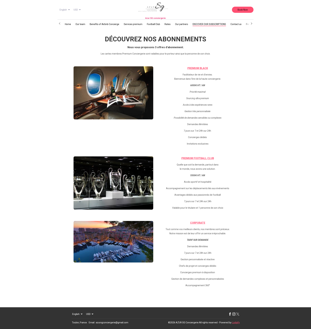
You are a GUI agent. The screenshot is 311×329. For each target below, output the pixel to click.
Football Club (153, 24)
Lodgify (236, 322)
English (63, 9)
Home (68, 24)
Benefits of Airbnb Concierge (104, 24)
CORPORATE (197, 222)
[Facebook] (230, 314)
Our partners (181, 24)
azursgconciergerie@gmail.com (112, 322)
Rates (168, 24)
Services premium (133, 24)
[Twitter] (238, 314)
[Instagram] (234, 314)
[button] (60, 23)
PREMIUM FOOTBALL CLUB (197, 158)
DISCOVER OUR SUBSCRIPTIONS (209, 24)
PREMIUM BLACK (197, 68)
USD (76, 9)
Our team (80, 24)
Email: (92, 322)
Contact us (236, 24)
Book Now (243, 9)
